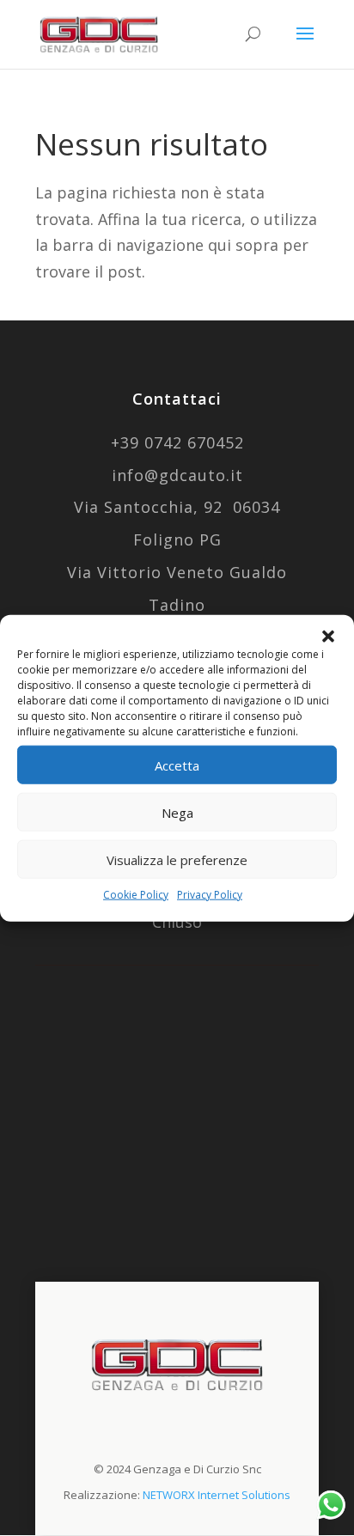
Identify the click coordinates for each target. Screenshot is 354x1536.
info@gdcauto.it (177, 475)
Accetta (177, 764)
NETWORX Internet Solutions (216, 1494)
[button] (328, 636)
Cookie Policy (135, 894)
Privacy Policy (209, 894)
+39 (177, 442)
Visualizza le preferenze (177, 859)
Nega (177, 811)
